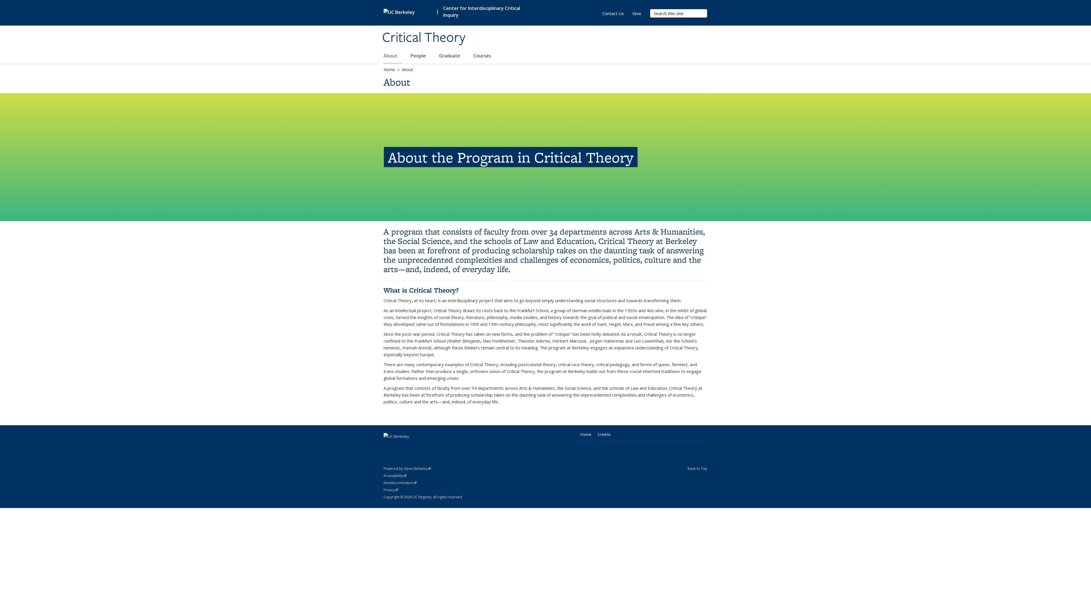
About (391, 56)
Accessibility (395, 475)
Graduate (450, 56)
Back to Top (697, 468)
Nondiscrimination (400, 482)
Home (389, 69)
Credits (604, 434)
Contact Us (613, 13)
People (419, 56)
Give (636, 13)
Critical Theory (423, 37)
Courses (482, 56)
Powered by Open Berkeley (407, 468)
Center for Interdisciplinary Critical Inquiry (481, 11)
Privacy (391, 490)
